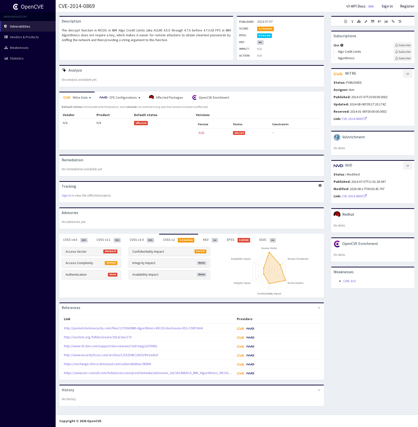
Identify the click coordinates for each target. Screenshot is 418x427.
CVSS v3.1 (108, 239)
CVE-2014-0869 (77, 6)
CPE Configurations (123, 97)
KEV (209, 239)
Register (407, 6)
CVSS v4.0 (74, 239)
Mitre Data (80, 97)
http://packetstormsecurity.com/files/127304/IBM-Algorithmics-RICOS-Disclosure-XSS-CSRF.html (133, 328)
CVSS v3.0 (141, 239)
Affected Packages (169, 97)
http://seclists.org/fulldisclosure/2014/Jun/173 (98, 337)
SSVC (266, 239)
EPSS (237, 239)
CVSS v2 (178, 239)
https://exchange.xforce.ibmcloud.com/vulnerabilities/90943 (107, 364)
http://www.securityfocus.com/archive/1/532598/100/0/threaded (111, 355)
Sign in (387, 6)
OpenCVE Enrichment (213, 97)
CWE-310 (349, 281)
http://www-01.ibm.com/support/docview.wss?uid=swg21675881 (110, 346)
